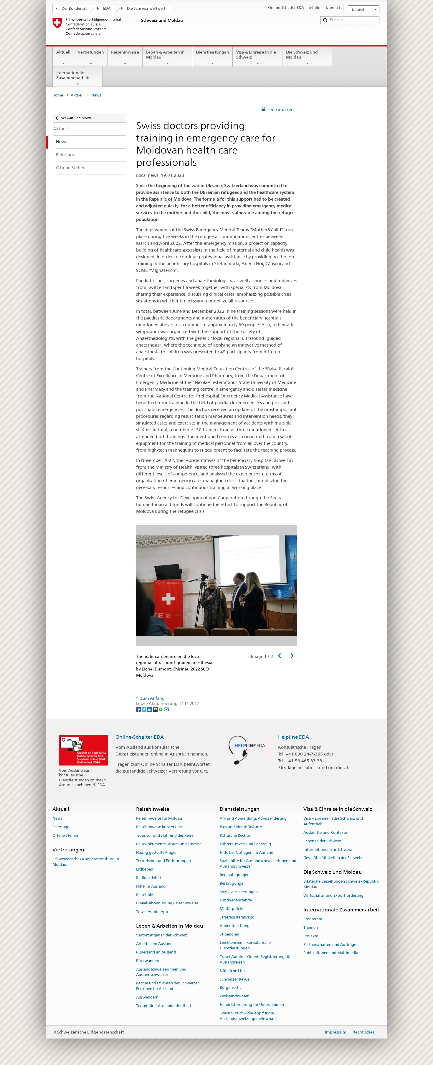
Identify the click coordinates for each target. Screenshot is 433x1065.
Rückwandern (148, 960)
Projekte (310, 936)
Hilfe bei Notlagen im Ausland (246, 852)
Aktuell (63, 52)
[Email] (166, 709)
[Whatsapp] (161, 709)
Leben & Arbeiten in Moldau (165, 54)
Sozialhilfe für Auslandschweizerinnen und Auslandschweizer (258, 864)
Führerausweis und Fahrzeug (245, 844)
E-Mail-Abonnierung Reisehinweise (167, 903)
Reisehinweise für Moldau (159, 818)
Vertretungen (91, 52)
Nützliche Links (233, 971)
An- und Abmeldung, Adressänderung (253, 818)
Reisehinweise (125, 52)
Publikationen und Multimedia (330, 953)
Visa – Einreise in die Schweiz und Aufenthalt (333, 821)
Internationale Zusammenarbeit (73, 75)
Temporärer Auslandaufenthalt (163, 1006)
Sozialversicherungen (239, 892)
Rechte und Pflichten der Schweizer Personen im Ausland (167, 986)
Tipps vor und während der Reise (165, 835)
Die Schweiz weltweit (146, 8)
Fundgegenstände (236, 900)
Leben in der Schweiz (322, 841)
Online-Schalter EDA (139, 737)
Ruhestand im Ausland (156, 952)
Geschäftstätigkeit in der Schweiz (332, 858)
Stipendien (229, 934)
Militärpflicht (232, 908)
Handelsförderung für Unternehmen (252, 1004)
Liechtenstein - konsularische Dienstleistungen (245, 946)
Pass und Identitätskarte (241, 827)
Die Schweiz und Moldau (302, 54)
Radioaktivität (148, 878)
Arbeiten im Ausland (154, 943)
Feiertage (60, 827)
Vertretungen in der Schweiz (161, 935)
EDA (106, 8)
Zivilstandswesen (234, 996)
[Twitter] (144, 709)
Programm (312, 919)
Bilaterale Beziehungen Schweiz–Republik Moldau (341, 884)
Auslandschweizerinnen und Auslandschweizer (161, 972)
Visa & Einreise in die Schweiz (256, 54)
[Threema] (155, 709)
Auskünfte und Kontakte (325, 832)
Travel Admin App (152, 912)
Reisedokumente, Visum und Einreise (168, 844)
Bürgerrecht (230, 988)
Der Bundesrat (74, 8)
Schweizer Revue (234, 979)
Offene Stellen (65, 835)
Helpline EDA (293, 737)
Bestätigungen (233, 883)
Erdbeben (144, 869)
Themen (310, 927)
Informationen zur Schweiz (327, 849)
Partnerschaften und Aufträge (329, 944)
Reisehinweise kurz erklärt (159, 827)
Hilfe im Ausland (151, 886)
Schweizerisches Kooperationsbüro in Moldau (85, 862)
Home (57, 95)
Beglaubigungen (234, 875)
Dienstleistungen (212, 52)
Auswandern (147, 997)
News (57, 818)
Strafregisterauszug (237, 917)
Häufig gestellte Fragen (157, 852)
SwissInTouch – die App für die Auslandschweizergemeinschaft (248, 1016)
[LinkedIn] (150, 709)
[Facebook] (139, 709)
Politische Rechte (235, 835)
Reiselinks (144, 895)
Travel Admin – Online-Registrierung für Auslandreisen (255, 959)
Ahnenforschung (234, 925)
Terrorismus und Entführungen (163, 861)
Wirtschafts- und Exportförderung (333, 895)
